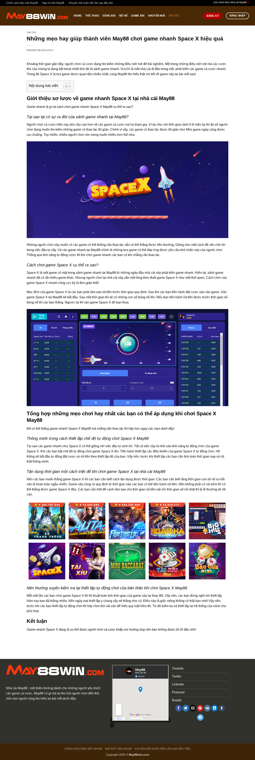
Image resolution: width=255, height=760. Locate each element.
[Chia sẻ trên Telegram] (200, 717)
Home (78, 15)
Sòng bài (109, 15)
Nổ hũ (123, 15)
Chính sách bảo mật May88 (22, 2)
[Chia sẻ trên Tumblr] (221, 708)
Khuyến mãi (156, 15)
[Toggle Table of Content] (65, 86)
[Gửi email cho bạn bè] (193, 708)
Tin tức (174, 15)
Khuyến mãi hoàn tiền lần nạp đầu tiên (91, 2)
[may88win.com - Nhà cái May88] (37, 16)
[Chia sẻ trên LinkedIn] (214, 708)
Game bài (137, 15)
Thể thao (92, 15)
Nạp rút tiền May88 (53, 2)
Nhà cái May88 (16, 688)
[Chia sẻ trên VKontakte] (207, 708)
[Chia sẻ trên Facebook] (178, 708)
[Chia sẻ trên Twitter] (185, 708)
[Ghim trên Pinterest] (200, 708)
